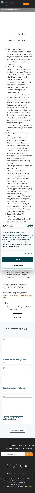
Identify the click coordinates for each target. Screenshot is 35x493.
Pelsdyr (10, 10)
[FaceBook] (9, 466)
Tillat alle (17, 259)
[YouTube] (20, 466)
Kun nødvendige (17, 265)
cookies (29, 486)
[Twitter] (15, 466)
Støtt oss (26, 4)
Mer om (17, 431)
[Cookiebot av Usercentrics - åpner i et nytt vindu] (25, 225)
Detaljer (26, 253)
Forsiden (4, 10)
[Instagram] (26, 466)
